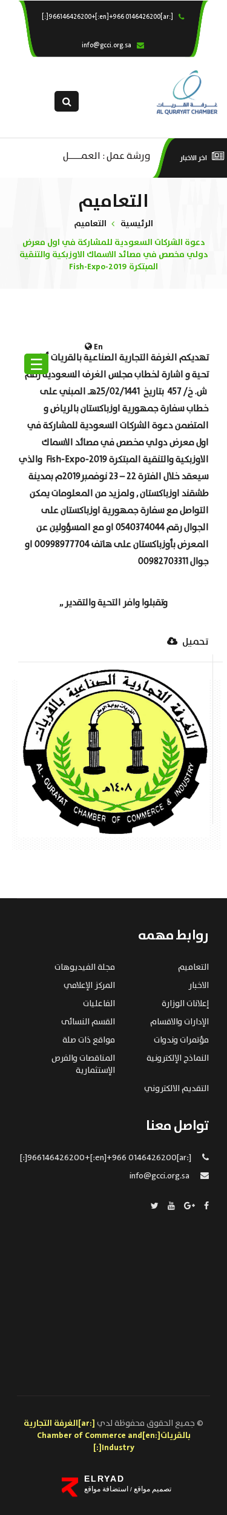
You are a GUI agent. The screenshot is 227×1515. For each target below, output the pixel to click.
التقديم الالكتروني (176, 1088)
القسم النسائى (88, 1022)
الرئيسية (136, 224)
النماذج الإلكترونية (177, 1058)
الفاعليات (99, 1003)
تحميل (194, 643)
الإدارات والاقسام (179, 1022)
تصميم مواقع (151, 1489)
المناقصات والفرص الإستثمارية (83, 1064)
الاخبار (198, 985)
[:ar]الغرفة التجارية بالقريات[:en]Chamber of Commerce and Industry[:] (107, 1435)
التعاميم (90, 224)
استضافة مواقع (106, 1489)
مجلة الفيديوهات (84, 967)
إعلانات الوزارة (185, 1003)
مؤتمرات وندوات (181, 1040)
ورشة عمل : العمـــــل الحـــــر (107, 155)
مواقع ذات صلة (88, 1040)
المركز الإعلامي (89, 985)
